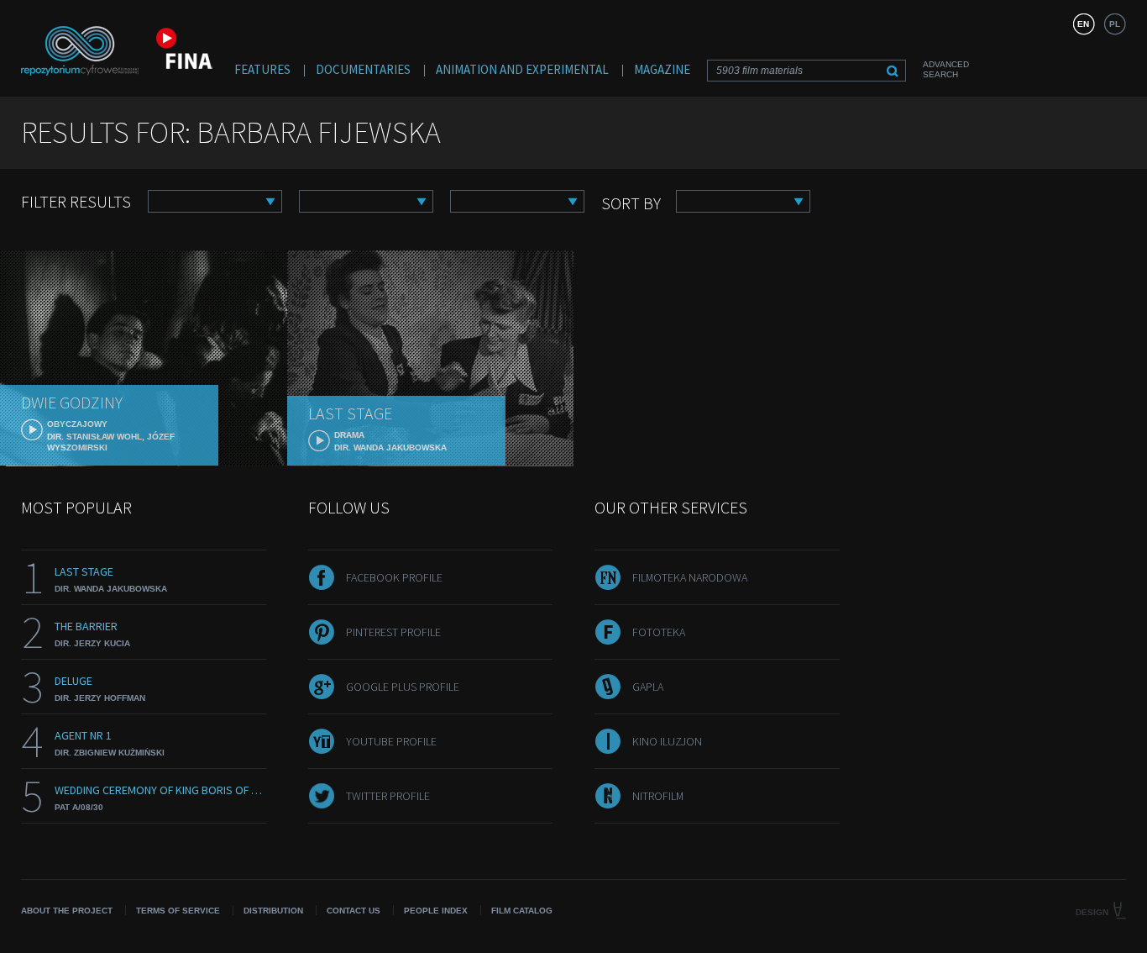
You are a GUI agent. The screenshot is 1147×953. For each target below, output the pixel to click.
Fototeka (658, 632)
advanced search (946, 69)
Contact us (353, 910)
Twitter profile (388, 795)
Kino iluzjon (667, 741)
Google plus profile (402, 686)
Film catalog (522, 910)
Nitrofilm (657, 795)
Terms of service (178, 910)
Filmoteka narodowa (689, 577)
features (262, 69)
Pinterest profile (393, 632)
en (1083, 24)
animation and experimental (522, 69)
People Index (436, 910)
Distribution (273, 910)
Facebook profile (394, 577)
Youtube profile (391, 741)
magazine (662, 69)
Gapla (647, 686)
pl (1114, 24)
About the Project (67, 910)
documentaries (363, 69)
